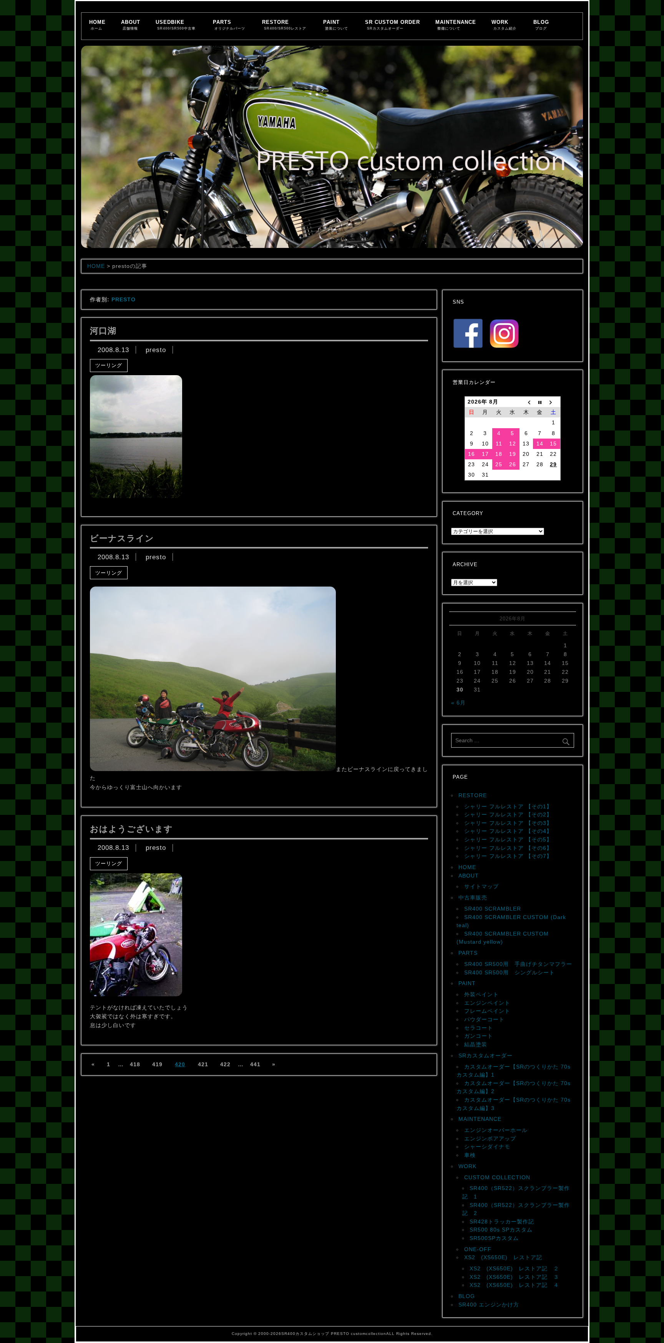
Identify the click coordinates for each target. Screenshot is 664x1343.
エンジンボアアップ (490, 1138)
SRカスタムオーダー (485, 1055)
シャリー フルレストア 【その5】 (508, 839)
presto (156, 350)
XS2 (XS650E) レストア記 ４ (514, 1285)
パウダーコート (484, 1019)
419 (157, 1064)
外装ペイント (481, 994)
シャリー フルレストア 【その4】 (508, 831)
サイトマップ (481, 886)
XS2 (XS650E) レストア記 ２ (514, 1268)
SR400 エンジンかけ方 (488, 1304)
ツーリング (108, 365)
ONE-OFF (477, 1249)
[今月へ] (540, 402)
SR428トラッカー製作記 (502, 1221)
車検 (470, 1155)
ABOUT (130, 24)
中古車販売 (472, 897)
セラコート (478, 1028)
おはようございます (131, 829)
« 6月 (458, 703)
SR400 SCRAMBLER (492, 909)
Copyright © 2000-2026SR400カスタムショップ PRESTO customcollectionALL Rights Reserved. (332, 1333)
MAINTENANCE (455, 24)
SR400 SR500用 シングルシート (509, 972)
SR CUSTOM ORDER (392, 24)
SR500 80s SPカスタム (501, 1230)
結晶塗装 (475, 1044)
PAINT (335, 24)
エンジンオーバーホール (496, 1130)
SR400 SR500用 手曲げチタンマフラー (518, 964)
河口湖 (103, 331)
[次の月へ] (554, 402)
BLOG (541, 24)
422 (225, 1064)
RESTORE (284, 24)
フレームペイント (487, 1011)
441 (255, 1064)
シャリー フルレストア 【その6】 (508, 848)
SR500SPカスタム (494, 1238)
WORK (503, 24)
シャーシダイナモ (487, 1147)
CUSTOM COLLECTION (497, 1177)
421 (203, 1064)
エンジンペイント (487, 1003)
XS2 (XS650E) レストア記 (503, 1257)
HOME (97, 24)
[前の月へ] (526, 402)
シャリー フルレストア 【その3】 (508, 823)
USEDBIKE (176, 24)
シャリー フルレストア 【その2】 (508, 814)
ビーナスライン (122, 538)
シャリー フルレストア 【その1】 (508, 806)
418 (135, 1064)
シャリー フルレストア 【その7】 (508, 856)
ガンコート (478, 1036)
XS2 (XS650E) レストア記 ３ (514, 1277)
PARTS (229, 24)
